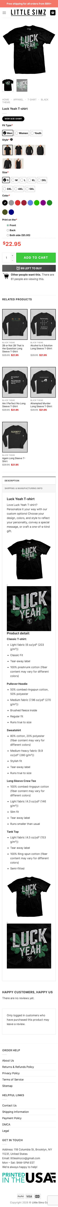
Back (12, 230)
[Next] (51, 49)
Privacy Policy (11, 1073)
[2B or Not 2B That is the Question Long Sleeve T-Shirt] (15, 324)
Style (7, 139)
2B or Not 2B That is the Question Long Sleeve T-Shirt (13, 348)
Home (5, 99)
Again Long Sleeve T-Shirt (13, 460)
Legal (5, 1130)
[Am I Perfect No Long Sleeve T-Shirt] (15, 382)
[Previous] (7, 49)
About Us (8, 1060)
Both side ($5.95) (20, 235)
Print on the (9, 219)
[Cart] (52, 13)
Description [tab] (12, 480)
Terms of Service (12, 1079)
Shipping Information (15, 1111)
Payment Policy (12, 1118)
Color (6, 195)
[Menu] (4, 13)
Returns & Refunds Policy (18, 1066)
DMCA (6, 1124)
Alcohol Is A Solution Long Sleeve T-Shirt (41, 347)
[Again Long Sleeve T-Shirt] (15, 437)
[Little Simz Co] (28, 12)
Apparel (18, 99)
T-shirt (32, 99)
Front (13, 225)
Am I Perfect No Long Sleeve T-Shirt (13, 405)
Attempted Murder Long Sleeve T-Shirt (41, 405)
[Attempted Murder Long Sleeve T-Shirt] (43, 382)
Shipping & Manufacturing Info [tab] (23, 488)
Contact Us (9, 1105)
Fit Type (7, 125)
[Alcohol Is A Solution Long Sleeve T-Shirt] (43, 324)
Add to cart (36, 257)
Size (5, 172)
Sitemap (7, 1085)
